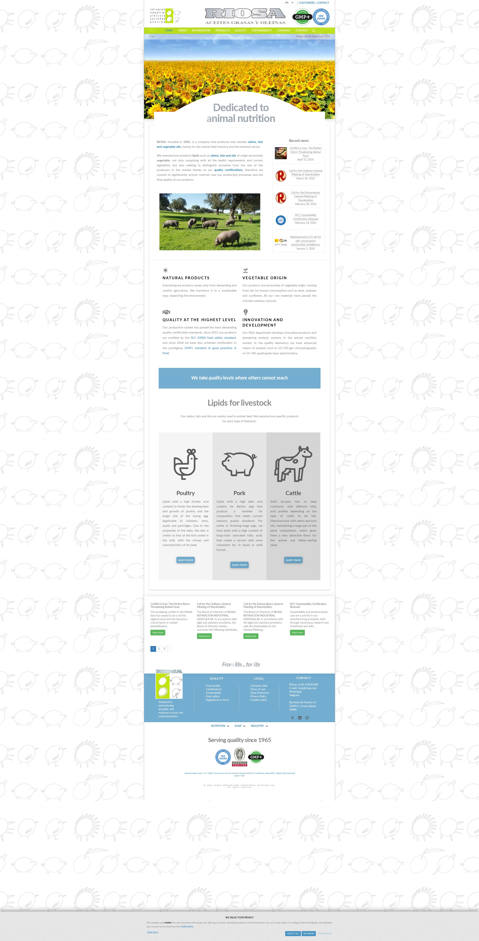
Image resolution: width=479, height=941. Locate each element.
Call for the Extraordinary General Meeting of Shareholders (263, 606)
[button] (323, 3)
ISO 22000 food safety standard (213, 337)
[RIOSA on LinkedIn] (299, 717)
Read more (157, 632)
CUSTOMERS (307, 3)
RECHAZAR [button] (308, 934)
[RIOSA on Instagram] (307, 717)
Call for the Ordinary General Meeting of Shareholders (214, 606)
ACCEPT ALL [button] (293, 934)
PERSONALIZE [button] (325, 933)
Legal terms (152, 932)
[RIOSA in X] (292, 717)
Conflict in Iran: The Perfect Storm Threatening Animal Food (169, 606)
